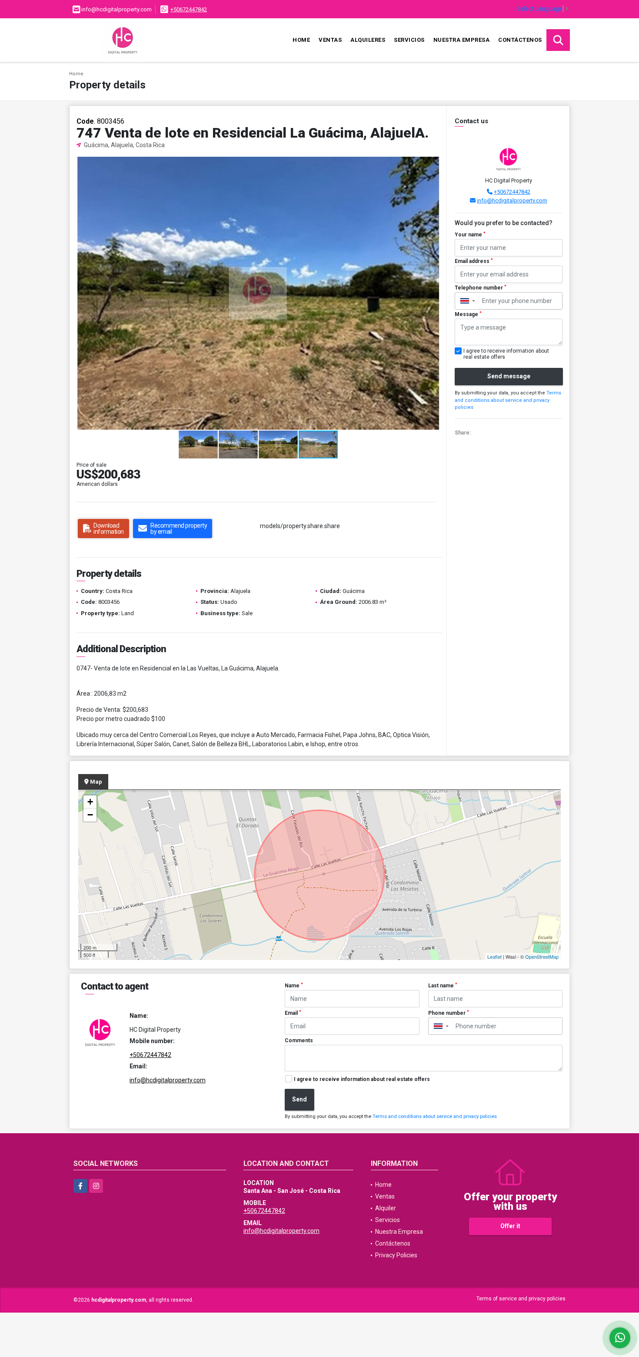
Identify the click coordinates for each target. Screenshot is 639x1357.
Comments (299, 1040)
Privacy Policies (396, 1255)
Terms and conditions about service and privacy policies (508, 400)
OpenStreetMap (542, 956)
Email (293, 1013)
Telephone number (480, 287)
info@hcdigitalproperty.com (512, 200)
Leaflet (494, 956)
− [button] (90, 814)
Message (468, 314)
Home (301, 40)
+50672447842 (188, 9)
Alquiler (385, 1208)
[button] (432, 165)
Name (294, 985)
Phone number (448, 1013)
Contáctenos (520, 40)
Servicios (409, 40)
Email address (474, 261)
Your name (470, 234)
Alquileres (367, 40)
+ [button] (90, 801)
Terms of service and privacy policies (521, 1299)
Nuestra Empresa (461, 40)
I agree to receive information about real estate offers (362, 1079)
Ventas (330, 40)
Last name (442, 985)
